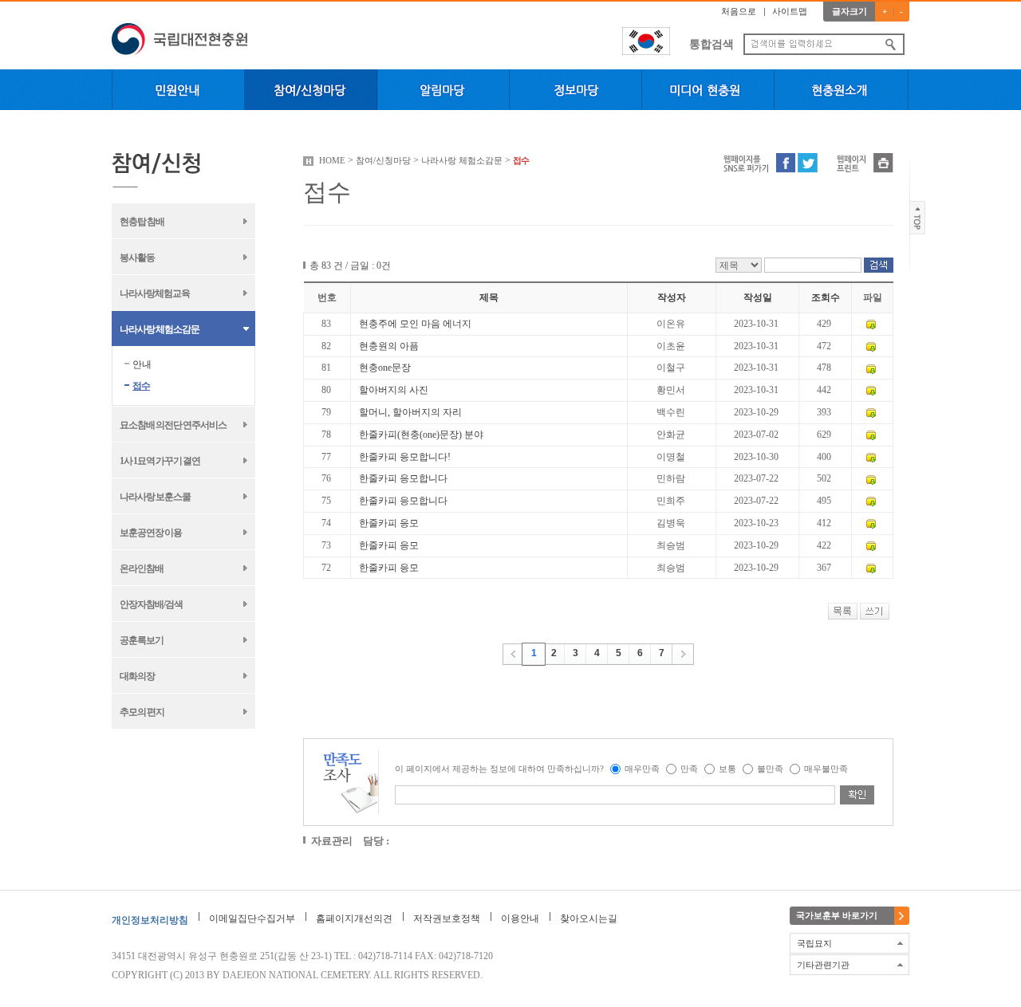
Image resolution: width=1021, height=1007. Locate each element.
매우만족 (642, 768)
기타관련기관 (823, 965)
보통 (727, 768)
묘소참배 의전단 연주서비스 (173, 425)
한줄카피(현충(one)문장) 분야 (421, 434)
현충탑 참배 (142, 221)
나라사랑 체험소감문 (159, 329)
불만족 (770, 768)
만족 (689, 768)
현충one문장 (385, 367)
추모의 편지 (142, 712)
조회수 (825, 297)
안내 (142, 364)
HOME (332, 160)
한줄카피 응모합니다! (405, 456)
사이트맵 (789, 11)
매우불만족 (826, 768)
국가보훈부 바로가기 (836, 915)
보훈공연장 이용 (151, 532)
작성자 (671, 297)
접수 (141, 385)
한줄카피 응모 (389, 523)
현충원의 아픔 (389, 346)
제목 (489, 297)
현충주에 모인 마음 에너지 (415, 323)
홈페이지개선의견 (354, 918)
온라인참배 (142, 568)
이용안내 (520, 918)
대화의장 (137, 676)
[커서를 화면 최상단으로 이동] (917, 216)
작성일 (757, 297)
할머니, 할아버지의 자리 (410, 412)
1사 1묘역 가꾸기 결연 (160, 460)
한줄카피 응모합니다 (403, 478)
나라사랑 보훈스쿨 (155, 496)
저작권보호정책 (446, 918)
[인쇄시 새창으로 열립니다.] (883, 161)
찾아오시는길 (588, 918)
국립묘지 (814, 943)
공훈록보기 (142, 640)
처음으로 (738, 11)
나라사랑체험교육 (155, 293)
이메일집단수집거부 (252, 918)
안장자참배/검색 (151, 604)
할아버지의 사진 (393, 389)
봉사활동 (137, 257)
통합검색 (711, 44)
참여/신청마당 (383, 160)
